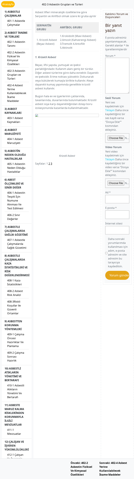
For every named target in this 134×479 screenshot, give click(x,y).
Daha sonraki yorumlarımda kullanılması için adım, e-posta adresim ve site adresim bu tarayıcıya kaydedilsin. (118, 252)
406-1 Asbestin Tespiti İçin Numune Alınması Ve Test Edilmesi (16, 200)
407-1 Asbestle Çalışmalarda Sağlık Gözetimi (16, 244)
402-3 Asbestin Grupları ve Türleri (16, 74)
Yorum (110, 56)
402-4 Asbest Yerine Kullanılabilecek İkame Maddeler (16, 93)
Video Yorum (113, 147)
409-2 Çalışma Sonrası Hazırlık (15, 356)
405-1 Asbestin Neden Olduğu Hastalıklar (16, 168)
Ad (108, 192)
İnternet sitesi (113, 223)
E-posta (111, 208)
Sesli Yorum (112, 98)
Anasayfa (8, 4)
